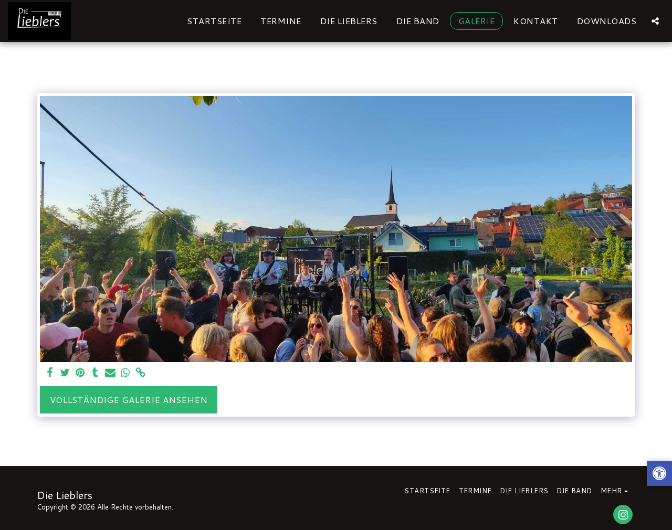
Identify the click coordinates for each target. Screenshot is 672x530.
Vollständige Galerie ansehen (128, 400)
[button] (655, 20)
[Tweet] (64, 373)
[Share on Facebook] (49, 373)
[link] (140, 373)
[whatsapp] (125, 373)
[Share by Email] (110, 373)
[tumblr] (95, 373)
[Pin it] (80, 373)
